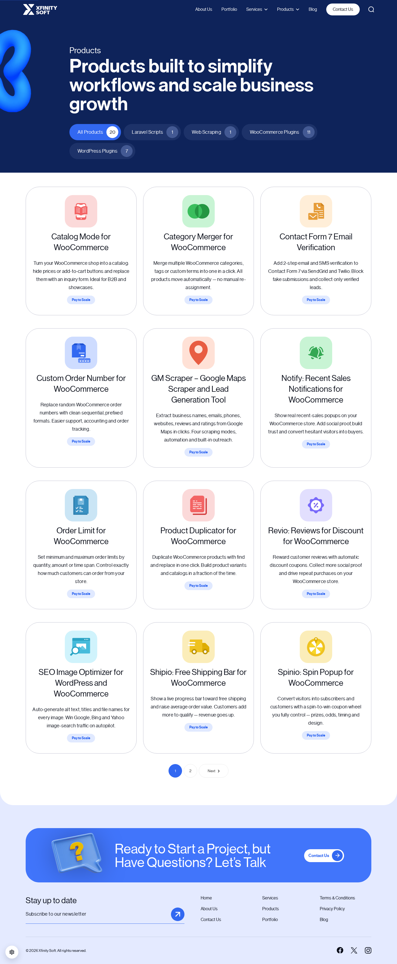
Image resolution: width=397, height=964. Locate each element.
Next (211, 771)
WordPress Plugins (103, 151)
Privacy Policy (332, 908)
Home (206, 898)
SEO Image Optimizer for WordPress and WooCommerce (81, 683)
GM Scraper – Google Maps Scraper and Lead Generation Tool (198, 389)
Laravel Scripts (152, 132)
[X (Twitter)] (354, 950)
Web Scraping (211, 132)
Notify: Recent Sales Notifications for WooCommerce (316, 389)
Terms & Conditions (337, 898)
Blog (313, 9)
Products (285, 9)
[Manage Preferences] (11, 952)
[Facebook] (340, 950)
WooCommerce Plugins (280, 132)
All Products (96, 132)
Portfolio (229, 9)
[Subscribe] (177, 914)
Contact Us (343, 9)
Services (254, 9)
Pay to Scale (81, 300)
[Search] (371, 9)
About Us (203, 9)
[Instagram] (368, 950)
